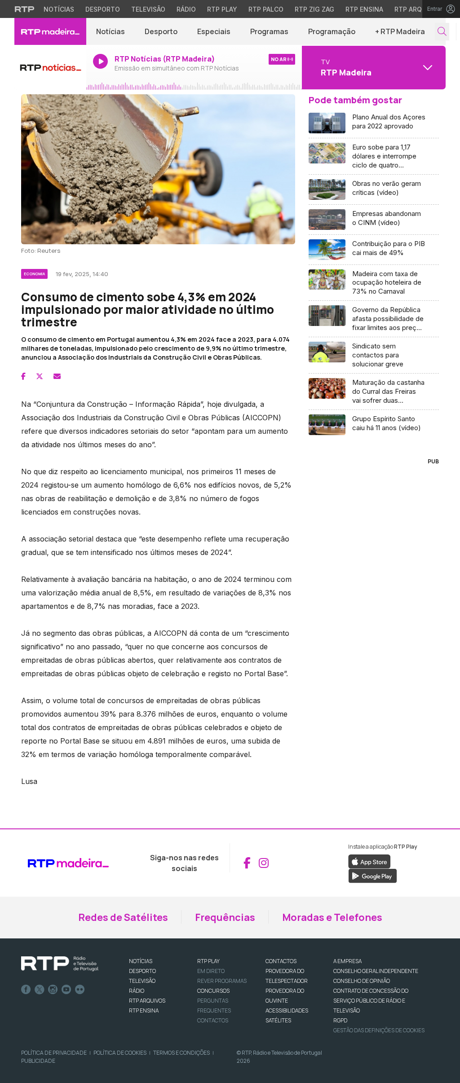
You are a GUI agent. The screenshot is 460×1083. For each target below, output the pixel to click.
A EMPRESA (347, 961)
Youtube (66, 990)
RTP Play (222, 9)
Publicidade (38, 1061)
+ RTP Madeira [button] (400, 31)
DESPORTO (142, 971)
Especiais (213, 31)
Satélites (278, 1020)
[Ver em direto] (50, 67)
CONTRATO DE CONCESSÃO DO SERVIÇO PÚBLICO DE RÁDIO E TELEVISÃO (370, 1000)
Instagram (53, 990)
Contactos (212, 1020)
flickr (80, 990)
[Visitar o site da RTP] (25, 9)
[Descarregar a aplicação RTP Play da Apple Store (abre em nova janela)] (369, 861)
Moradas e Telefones (332, 917)
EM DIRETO (211, 971)
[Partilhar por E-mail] (57, 376)
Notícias (59, 9)
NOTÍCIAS (140, 961)
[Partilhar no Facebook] (23, 376)
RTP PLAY (208, 961)
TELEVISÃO (142, 981)
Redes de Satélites (123, 917)
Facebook (26, 990)
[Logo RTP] (59, 964)
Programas (269, 31)
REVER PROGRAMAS (222, 981)
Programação (331, 31)
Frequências (225, 917)
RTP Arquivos (417, 9)
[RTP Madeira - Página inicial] (50, 31)
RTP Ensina (364, 9)
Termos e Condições (181, 1053)
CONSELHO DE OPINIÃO (361, 981)
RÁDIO (136, 991)
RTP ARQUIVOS (147, 1000)
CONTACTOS (280, 961)
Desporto (102, 9)
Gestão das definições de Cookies (379, 1030)
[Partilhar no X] (39, 376)
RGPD (340, 1020)
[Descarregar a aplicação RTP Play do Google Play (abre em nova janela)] (372, 875)
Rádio (186, 9)
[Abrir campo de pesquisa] (442, 31)
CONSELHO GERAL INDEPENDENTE (375, 971)
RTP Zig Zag (314, 9)
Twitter (39, 990)
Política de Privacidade (54, 1053)
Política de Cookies (119, 1053)
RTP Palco (265, 9)
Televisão (148, 9)
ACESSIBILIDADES (286, 1010)
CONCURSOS (213, 991)
